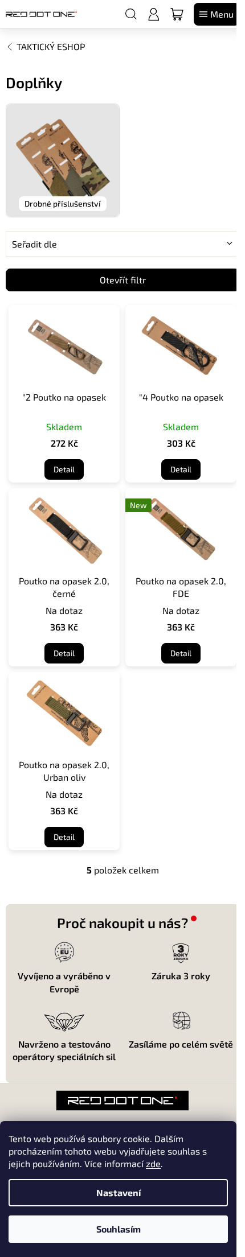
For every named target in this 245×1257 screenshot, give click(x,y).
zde (153, 1163)
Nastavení (118, 1192)
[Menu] (216, 14)
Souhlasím (118, 1228)
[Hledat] (131, 14)
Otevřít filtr (123, 279)
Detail (64, 469)
